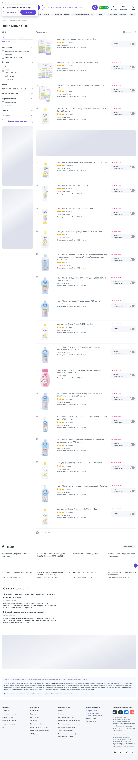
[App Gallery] (132, 712)
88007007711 (91, 718)
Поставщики (34, 717)
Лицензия (33, 720)
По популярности (42, 32)
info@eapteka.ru (92, 711)
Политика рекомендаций (66, 727)
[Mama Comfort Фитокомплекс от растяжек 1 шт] (45, 70)
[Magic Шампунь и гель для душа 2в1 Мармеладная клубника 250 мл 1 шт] (45, 378)
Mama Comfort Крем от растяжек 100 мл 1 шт (76, 39)
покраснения (68, 7)
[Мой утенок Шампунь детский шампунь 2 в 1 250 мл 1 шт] (45, 170)
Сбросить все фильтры (17, 121)
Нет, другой (11, 12)
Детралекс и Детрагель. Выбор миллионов (18, 572)
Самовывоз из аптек (9, 714)
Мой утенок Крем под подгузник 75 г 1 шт (75, 208)
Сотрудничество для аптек (39, 730)
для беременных (55, 7)
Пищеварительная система (83, 14)
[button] (8, 3)
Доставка (5, 710)
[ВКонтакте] (115, 752)
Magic (7, 69)
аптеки (71, 693)
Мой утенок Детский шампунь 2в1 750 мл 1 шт (77, 509)
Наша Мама (9, 79)
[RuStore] (126, 712)
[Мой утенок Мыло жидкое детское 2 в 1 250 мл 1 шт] (45, 239)
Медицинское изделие (13, 57)
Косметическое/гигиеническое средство (17, 53)
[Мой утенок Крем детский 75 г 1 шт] (45, 193)
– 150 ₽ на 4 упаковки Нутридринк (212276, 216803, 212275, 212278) (53, 573)
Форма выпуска (9, 98)
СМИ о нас (34, 734)
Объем (5, 111)
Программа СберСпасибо (67, 717)
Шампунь (8, 106)
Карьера (33, 714)
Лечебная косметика (61, 14)
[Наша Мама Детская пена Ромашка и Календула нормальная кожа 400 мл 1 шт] (45, 355)
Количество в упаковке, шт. (14, 89)
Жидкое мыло (10, 103)
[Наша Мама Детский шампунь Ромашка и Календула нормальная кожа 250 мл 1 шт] (45, 448)
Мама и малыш (43, 14)
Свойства (6, 115)
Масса (4, 84)
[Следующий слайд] (136, 566)
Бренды (5, 62)
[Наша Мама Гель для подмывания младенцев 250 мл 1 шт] (45, 494)
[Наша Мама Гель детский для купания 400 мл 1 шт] (45, 309)
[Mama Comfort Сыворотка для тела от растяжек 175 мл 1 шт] (45, 93)
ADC (6, 66)
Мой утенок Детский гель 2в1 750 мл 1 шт (75, 324)
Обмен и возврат (8, 717)
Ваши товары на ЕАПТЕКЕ (39, 727)
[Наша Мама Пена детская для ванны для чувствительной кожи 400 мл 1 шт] (45, 286)
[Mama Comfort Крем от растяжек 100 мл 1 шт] (45, 47)
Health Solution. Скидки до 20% (85, 572)
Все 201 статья (20, 589)
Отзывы (61, 714)
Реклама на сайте (36, 724)
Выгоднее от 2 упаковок (118, 14)
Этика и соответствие (65, 730)
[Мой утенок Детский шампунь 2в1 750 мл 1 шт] (45, 517)
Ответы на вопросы (9, 724)
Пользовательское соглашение (69, 724)
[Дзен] (132, 752)
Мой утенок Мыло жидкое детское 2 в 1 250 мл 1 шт (80, 232)
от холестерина (80, 7)
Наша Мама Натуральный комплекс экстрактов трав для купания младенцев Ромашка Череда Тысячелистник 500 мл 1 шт (82, 257)
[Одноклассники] (120, 752)
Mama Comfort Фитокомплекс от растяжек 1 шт (77, 62)
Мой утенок (9, 76)
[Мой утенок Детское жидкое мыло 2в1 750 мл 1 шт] (45, 471)
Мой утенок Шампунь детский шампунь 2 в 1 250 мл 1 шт (82, 162)
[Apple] (115, 712)
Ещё (131, 14)
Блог (4, 727)
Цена (4, 32)
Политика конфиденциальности (69, 720)
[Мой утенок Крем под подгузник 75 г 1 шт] (45, 216)
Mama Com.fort (10, 73)
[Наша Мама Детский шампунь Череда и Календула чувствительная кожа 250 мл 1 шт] (45, 401)
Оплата (60, 710)
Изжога (101, 14)
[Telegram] (126, 752)
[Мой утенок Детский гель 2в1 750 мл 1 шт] (45, 332)
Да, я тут (28, 12)
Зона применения (10, 94)
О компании (34, 710)
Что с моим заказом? (9, 720)
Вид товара (7, 48)
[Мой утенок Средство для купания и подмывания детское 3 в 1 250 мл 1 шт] (45, 116)
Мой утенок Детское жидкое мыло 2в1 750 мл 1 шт (79, 463)
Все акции (128, 547)
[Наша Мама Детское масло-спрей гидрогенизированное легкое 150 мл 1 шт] (45, 424)
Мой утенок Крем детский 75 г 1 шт (72, 185)
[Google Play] (120, 712)
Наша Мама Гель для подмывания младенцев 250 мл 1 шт (82, 486)
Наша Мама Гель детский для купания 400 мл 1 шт (79, 301)
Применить (6, 42)
